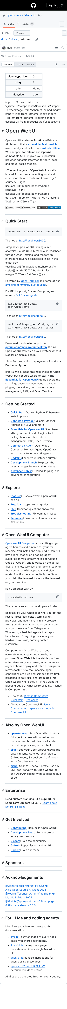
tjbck (9, 48)
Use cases (32, 700)
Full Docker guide (26, 295)
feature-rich (49, 144)
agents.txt (17, 957)
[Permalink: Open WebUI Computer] (3, 534)
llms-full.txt (17, 945)
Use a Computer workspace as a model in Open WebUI (32, 708)
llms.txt (15, 936)
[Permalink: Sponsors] (3, 862)
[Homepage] (33, 5)
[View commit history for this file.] (63, 48)
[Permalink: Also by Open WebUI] (3, 725)
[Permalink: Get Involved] (3, 819)
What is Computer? (36, 696)
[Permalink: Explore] (3, 487)
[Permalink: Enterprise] (3, 790)
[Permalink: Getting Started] (3, 404)
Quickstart (17, 700)
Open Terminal (30, 280)
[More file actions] (63, 64)
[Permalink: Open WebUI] (3, 130)
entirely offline (51, 148)
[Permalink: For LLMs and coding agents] (3, 918)
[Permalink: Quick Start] (3, 221)
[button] (58, 231)
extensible (34, 144)
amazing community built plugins (25, 284)
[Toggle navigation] (5, 5)
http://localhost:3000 (32, 240)
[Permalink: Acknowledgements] (3, 877)
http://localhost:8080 (32, 315)
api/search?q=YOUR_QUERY (28, 966)
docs (28, 15)
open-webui (15, 15)
